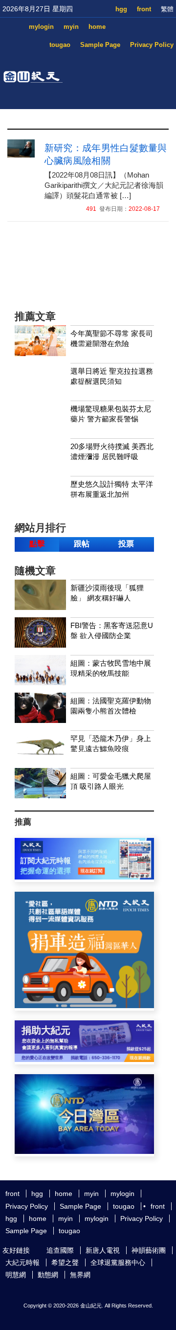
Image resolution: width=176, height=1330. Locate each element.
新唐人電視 (103, 1250)
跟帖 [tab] (81, 544)
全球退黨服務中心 (117, 1262)
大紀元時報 (22, 1262)
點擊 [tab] (37, 544)
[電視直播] (84, 1151)
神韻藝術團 (149, 1250)
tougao (59, 44)
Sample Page (100, 44)
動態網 (48, 1275)
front (144, 9)
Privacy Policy (152, 44)
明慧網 (15, 1275)
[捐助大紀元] (84, 1059)
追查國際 (60, 1250)
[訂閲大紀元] (84, 877)
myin (71, 26)
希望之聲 (65, 1262)
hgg (121, 9)
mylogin (41, 26)
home (97, 26)
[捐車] (84, 1005)
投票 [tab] (126, 544)
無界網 (80, 1275)
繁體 (167, 9)
